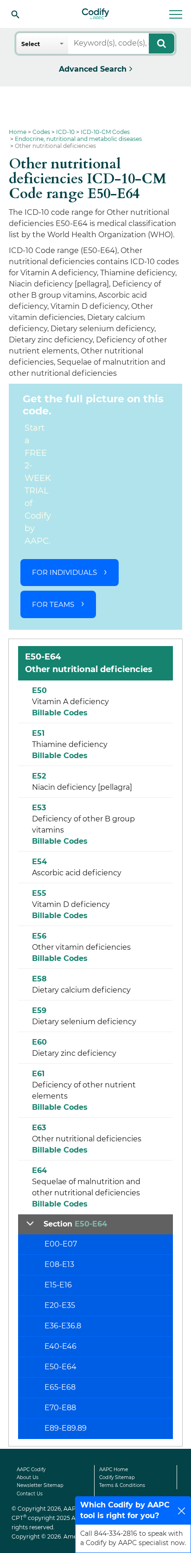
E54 (39, 861)
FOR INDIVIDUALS (64, 572)
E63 (39, 1127)
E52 (39, 776)
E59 (39, 1010)
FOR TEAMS (53, 604)
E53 (39, 807)
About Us (27, 1477)
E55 (39, 893)
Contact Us (30, 1494)
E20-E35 (60, 1305)
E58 (39, 978)
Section (75, 1224)
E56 (39, 936)
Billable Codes (60, 712)
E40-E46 (60, 1346)
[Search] (15, 14)
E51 (38, 733)
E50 (39, 690)
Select (30, 43)
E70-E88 (60, 1407)
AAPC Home (113, 1469)
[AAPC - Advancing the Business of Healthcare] (95, 14)
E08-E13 (59, 1264)
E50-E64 (60, 1366)
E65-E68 (60, 1387)
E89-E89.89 (66, 1428)
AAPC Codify (31, 1469)
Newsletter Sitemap (40, 1485)
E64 (39, 1170)
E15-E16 (58, 1284)
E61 (38, 1073)
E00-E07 (61, 1244)
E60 (39, 1042)
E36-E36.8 (63, 1325)
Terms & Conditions (122, 1485)
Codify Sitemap (117, 1477)
